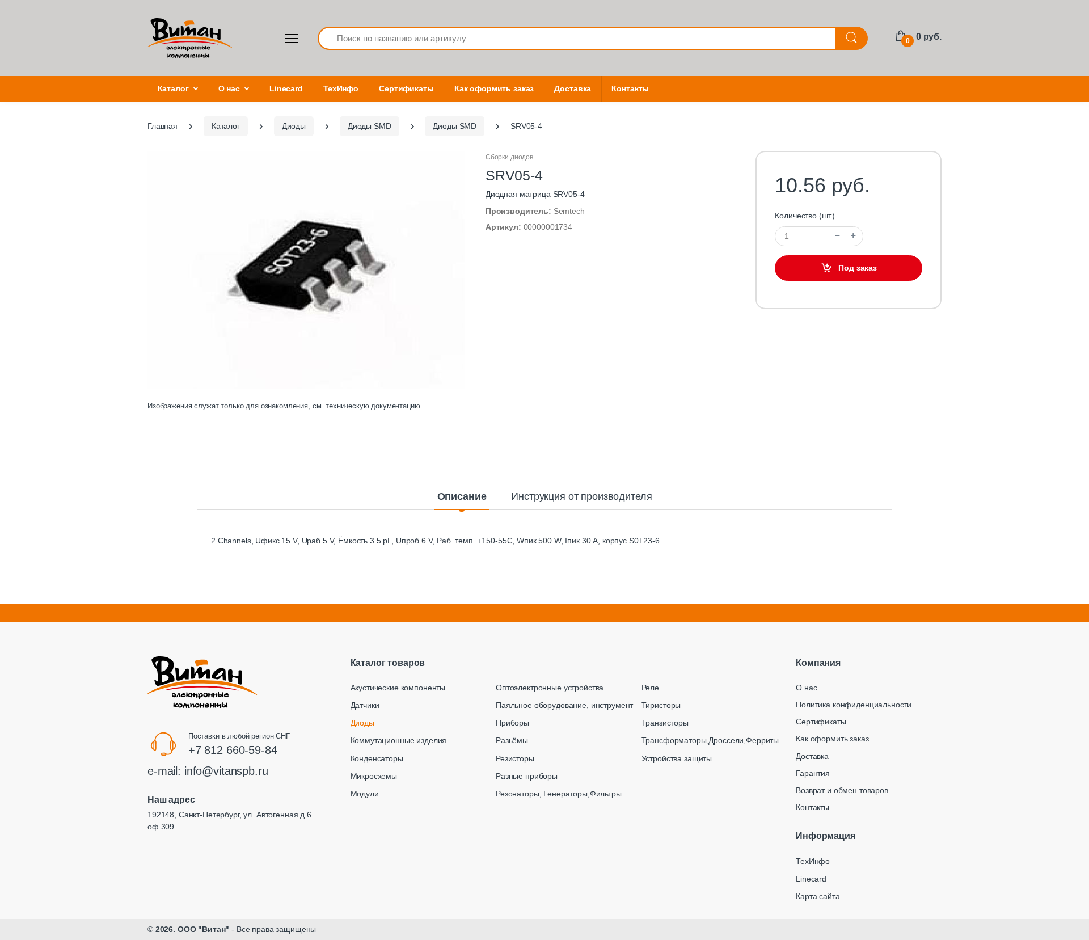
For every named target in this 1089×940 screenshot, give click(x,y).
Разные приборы (527, 776)
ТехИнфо (340, 88)
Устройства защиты (676, 758)
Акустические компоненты (398, 687)
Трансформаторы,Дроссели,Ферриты (710, 740)
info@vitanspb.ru (226, 771)
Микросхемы (374, 776)
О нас (229, 88)
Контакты (630, 88)
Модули (365, 793)
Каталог (173, 88)
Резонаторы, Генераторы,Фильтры (559, 793)
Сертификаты (406, 88)
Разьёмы (512, 740)
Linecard (286, 88)
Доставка (572, 88)
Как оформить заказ (494, 88)
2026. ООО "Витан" (192, 929)
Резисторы (515, 758)
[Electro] (190, 38)
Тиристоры (661, 705)
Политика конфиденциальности (853, 704)
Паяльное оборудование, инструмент (564, 705)
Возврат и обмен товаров (842, 790)
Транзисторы (665, 722)
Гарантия (813, 773)
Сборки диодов (509, 157)
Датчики (365, 705)
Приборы (512, 722)
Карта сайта (817, 896)
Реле (650, 687)
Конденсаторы (377, 758)
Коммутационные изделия (399, 740)
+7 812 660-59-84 (232, 750)
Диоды (362, 722)
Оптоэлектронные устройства (549, 687)
